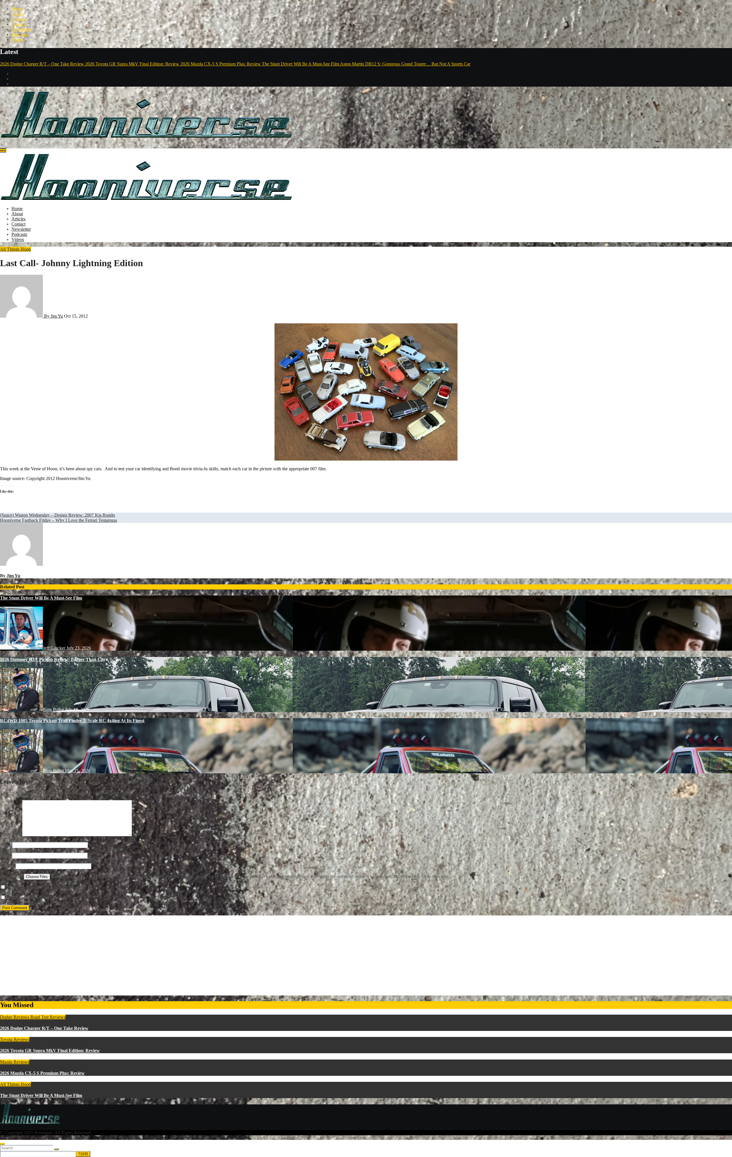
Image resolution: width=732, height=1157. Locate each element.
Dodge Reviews (15, 1017)
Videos (17, 39)
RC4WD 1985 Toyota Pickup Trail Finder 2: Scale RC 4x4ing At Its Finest (72, 720)
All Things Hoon (15, 249)
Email (5, 855)
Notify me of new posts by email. (37, 897)
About (17, 13)
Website (7, 865)
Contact (18, 24)
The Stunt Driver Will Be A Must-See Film (41, 598)
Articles (18, 19)
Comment (10, 834)
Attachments (12, 876)
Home (17, 8)
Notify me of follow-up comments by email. (46, 887)
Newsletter (21, 29)
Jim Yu (13, 575)
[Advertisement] (171, 955)
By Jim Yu (53, 316)
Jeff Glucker (54, 648)
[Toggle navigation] (3, 150)
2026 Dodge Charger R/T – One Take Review (44, 1028)
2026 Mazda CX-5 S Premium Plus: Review (42, 1073)
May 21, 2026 (77, 770)
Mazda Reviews (14, 1062)
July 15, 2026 (77, 709)
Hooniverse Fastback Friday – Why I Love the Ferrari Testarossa (58, 520)
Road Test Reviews (47, 1017)
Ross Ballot (54, 709)
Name (5, 844)
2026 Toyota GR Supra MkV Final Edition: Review (50, 1050)
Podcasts (19, 34)
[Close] (2, 1144)
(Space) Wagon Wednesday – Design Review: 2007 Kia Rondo (57, 515)
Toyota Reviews (14, 1039)
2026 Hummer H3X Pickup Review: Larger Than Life (52, 659)
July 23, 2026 (78, 648)
